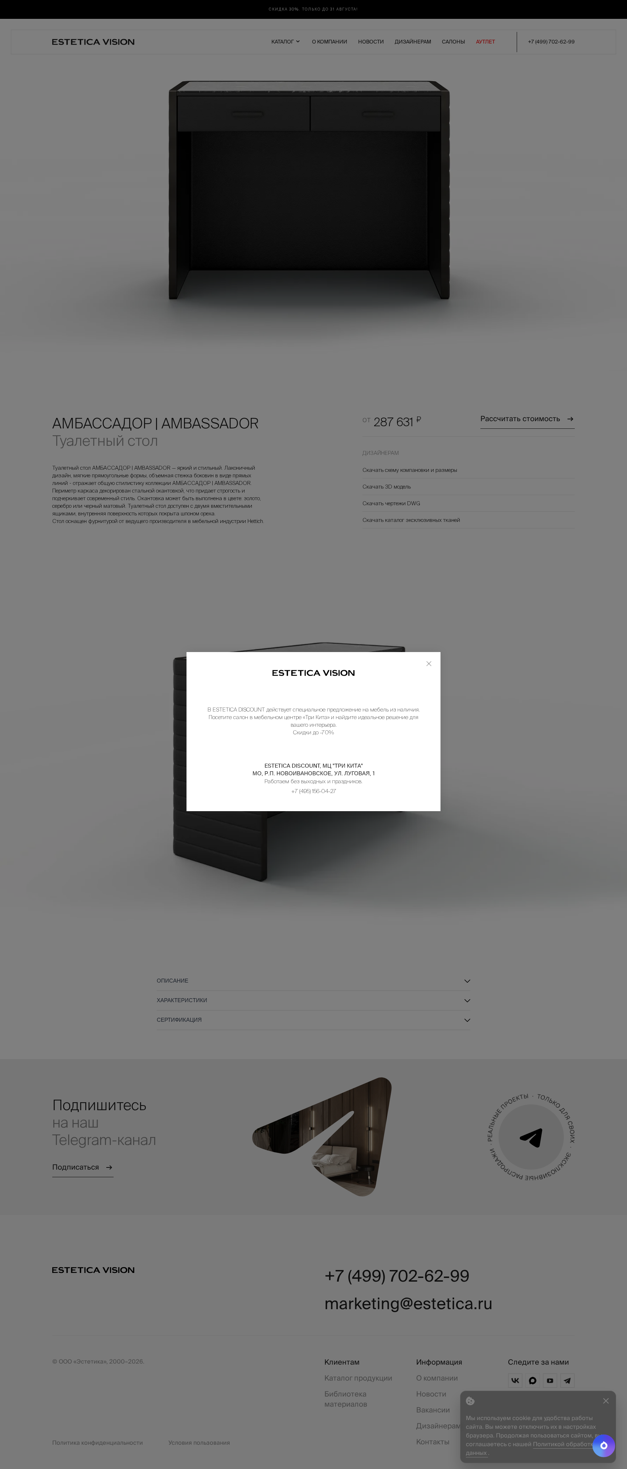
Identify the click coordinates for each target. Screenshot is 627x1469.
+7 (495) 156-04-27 (313, 791)
